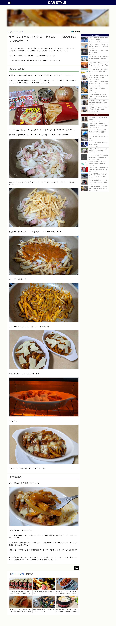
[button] (76, 568)
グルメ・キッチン (19, 32)
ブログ (9, 32)
